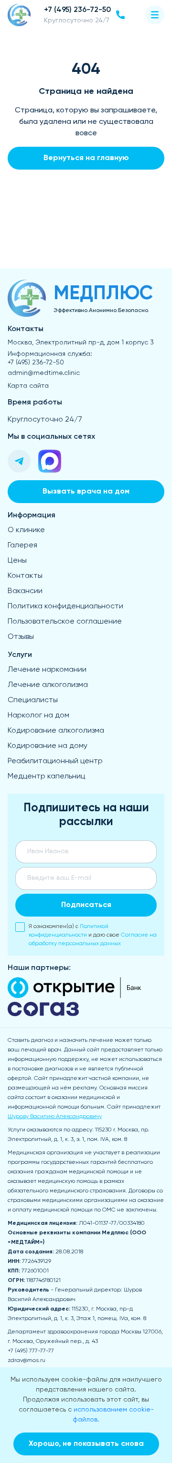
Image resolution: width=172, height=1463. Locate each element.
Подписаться (86, 905)
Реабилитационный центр (55, 761)
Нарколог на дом (38, 715)
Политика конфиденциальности (65, 606)
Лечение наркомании (47, 670)
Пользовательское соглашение (65, 622)
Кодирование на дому (47, 746)
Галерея (22, 545)
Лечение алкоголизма (48, 685)
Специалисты (33, 700)
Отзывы (21, 637)
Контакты (25, 576)
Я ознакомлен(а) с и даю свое (93, 935)
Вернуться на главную (86, 158)
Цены (17, 561)
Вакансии (25, 591)
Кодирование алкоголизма (56, 731)
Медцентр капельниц (46, 776)
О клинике (26, 530)
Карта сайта (28, 386)
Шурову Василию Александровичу (55, 1117)
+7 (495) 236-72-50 (36, 362)
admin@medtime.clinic (44, 373)
